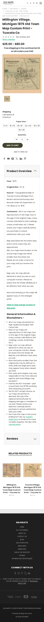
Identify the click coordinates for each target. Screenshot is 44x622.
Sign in (17, 552)
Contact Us (22, 536)
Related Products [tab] (20, 453)
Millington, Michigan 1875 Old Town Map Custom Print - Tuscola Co (12, 489)
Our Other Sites (22, 543)
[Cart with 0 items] (37, 3)
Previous (2, 466)
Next (41, 466)
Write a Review (8, 39)
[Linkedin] (21, 158)
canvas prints (14, 424)
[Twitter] (17, 158)
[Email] (8, 158)
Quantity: (22, 135)
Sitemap (22, 555)
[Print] (12, 158)
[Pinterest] (25, 158)
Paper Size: (22, 121)
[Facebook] (4, 158)
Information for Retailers (22, 559)
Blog (22, 540)
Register (26, 552)
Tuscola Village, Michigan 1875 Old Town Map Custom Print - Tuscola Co (32, 489)
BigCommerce (26, 613)
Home (22, 527)
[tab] (22, 171)
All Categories (22, 530)
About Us (22, 533)
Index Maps (22, 546)
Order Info (22, 549)
